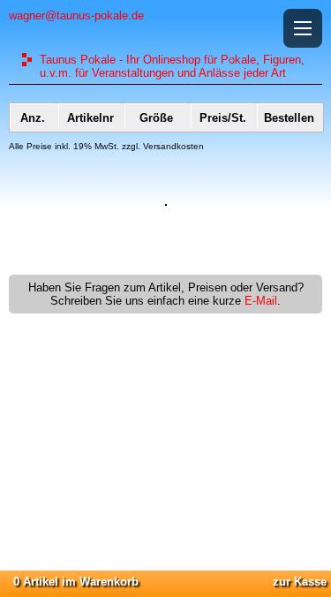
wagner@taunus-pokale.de (76, 15)
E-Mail (260, 300)
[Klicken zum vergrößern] (166, 201)
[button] (302, 28)
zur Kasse (300, 581)
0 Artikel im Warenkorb (76, 581)
